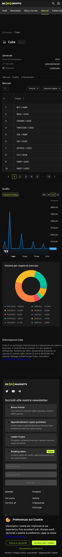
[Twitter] (7, 392)
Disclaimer (32, 552)
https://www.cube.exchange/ (16, 359)
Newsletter (15, 10)
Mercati (45, 10)
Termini (8, 552)
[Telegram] (19, 392)
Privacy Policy (19, 552)
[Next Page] (54, 176)
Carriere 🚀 (10, 502)
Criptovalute (38, 502)
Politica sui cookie (15, 536)
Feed (4, 10)
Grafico (15, 77)
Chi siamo (10, 498)
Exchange (7, 32)
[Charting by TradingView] (6, 251)
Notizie (35, 498)
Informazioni (27, 77)
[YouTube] (13, 392)
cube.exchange (52, 63)
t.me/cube (55, 68)
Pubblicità (57, 10)
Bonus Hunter (31, 10)
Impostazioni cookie (48, 552)
